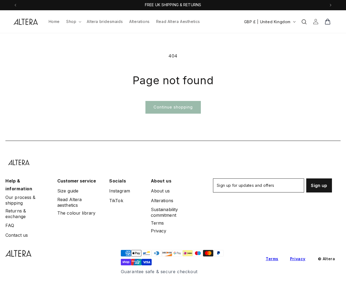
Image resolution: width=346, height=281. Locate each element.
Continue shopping (173, 107)
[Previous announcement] (15, 5)
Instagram (119, 191)
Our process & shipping (20, 200)
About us (160, 191)
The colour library (76, 213)
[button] (73, 21)
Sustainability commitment (164, 212)
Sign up (319, 185)
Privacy (159, 230)
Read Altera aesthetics (69, 202)
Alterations (162, 200)
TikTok (116, 200)
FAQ (9, 225)
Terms (157, 223)
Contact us (16, 235)
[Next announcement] (331, 5)
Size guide (67, 191)
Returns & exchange (15, 213)
